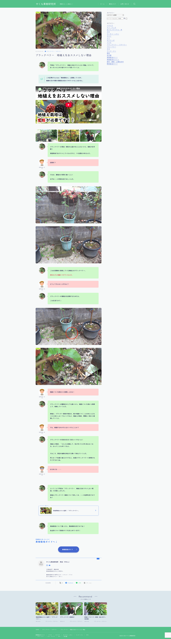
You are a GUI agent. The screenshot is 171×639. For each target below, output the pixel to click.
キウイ (109, 36)
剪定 (108, 53)
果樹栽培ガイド (112, 57)
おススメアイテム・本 (114, 30)
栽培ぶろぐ (112, 4)
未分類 (109, 55)
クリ (108, 38)
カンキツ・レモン (113, 34)
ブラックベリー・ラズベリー (54, 51)
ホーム (102, 4)
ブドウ (109, 42)
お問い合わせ (125, 4)
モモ (108, 49)
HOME (37, 629)
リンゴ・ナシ (111, 51)
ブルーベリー (111, 47)
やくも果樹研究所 (46, 4)
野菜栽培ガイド (112, 64)
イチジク (110, 25)
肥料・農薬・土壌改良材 (115, 62)
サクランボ (111, 40)
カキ (108, 32)
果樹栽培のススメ (113, 59)
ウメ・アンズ (111, 27)
